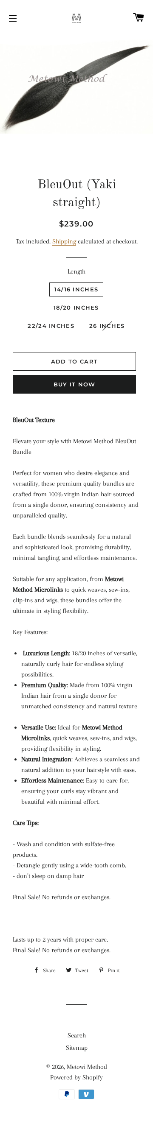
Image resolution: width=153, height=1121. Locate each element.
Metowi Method (87, 1067)
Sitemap (77, 1047)
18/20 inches (76, 307)
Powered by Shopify (76, 1077)
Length (76, 271)
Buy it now (75, 384)
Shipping (64, 241)
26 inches (107, 325)
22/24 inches (51, 325)
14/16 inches (76, 289)
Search (77, 1035)
